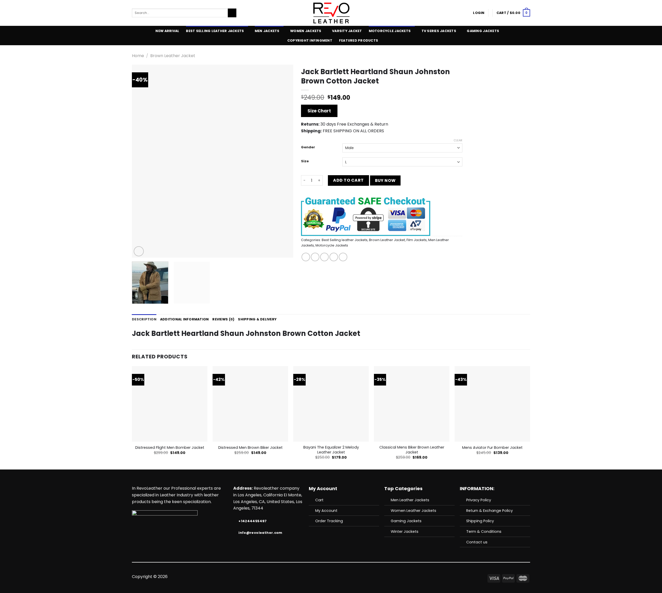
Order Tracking (329, 520)
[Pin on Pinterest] (333, 257)
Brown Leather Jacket (172, 56)
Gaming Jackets (483, 31)
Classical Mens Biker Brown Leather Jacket (411, 450)
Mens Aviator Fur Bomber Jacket (492, 447)
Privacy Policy (478, 500)
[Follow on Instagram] (318, 576)
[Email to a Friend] (324, 257)
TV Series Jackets (439, 31)
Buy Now (385, 180)
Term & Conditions (483, 531)
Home (138, 56)
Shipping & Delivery (257, 319)
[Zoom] (139, 251)
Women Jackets (305, 31)
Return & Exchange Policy (489, 510)
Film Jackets (417, 240)
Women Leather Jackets (413, 510)
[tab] (144, 319)
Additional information (184, 319)
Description (144, 319)
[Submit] (232, 13)
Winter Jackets (404, 531)
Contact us (476, 542)
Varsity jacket (347, 31)
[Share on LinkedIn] (343, 257)
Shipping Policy (480, 520)
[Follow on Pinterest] (344, 576)
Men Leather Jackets (410, 500)
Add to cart (348, 180)
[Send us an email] (331, 576)
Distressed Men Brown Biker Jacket (250, 447)
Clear (458, 140)
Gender (308, 147)
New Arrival (167, 31)
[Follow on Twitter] (324, 576)
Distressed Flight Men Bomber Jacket (169, 447)
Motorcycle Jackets (390, 31)
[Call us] (337, 576)
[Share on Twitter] (315, 257)
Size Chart (319, 111)
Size (305, 161)
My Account (326, 510)
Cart (319, 500)
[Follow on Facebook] (312, 576)
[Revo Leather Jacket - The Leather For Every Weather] (331, 13)
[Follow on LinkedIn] (350, 576)
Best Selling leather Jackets (215, 31)
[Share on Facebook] (306, 257)
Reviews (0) (223, 319)
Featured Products (358, 40)
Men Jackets (267, 31)
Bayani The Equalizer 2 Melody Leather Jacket (331, 450)
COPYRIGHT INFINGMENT (309, 40)
